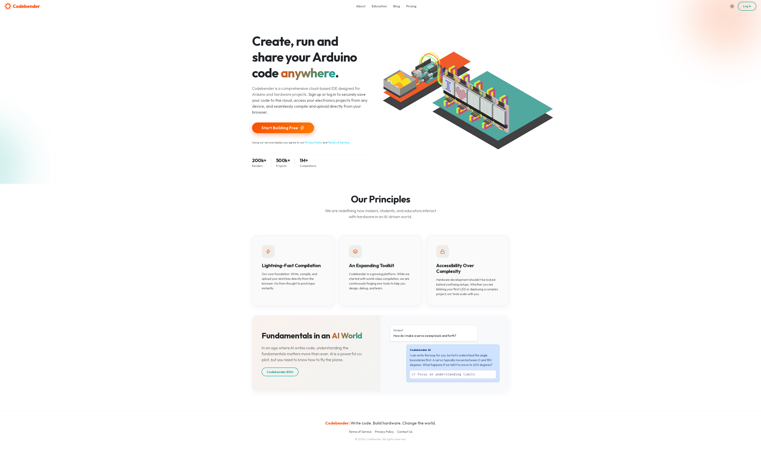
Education (379, 6)
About (360, 6)
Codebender (26, 6)
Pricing (411, 6)
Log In (747, 6)
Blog (396, 6)
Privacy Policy (313, 142)
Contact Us (404, 432)
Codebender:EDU (280, 372)
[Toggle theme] (732, 6)
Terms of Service (338, 142)
